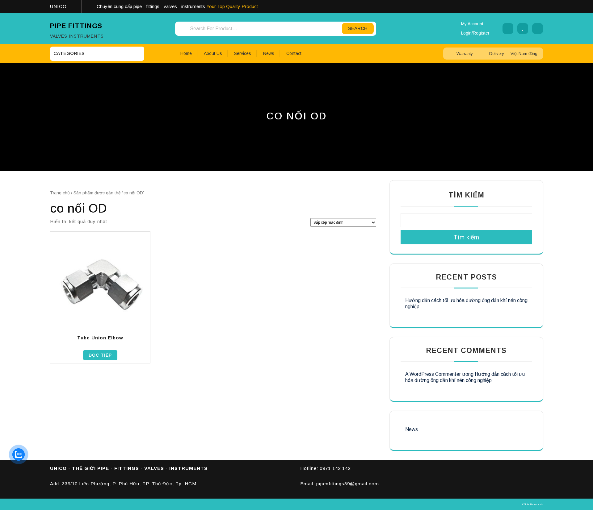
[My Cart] (537, 28)
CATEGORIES (69, 53)
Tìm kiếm (466, 195)
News (268, 53)
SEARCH (358, 28)
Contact (293, 53)
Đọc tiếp (100, 355)
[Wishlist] (522, 28)
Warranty (464, 53)
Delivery (496, 53)
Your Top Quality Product (232, 6)
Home (186, 53)
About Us (213, 53)
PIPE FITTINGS (76, 26)
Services (242, 53)
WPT (524, 504)
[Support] (508, 28)
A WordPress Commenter (433, 374)
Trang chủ (60, 193)
